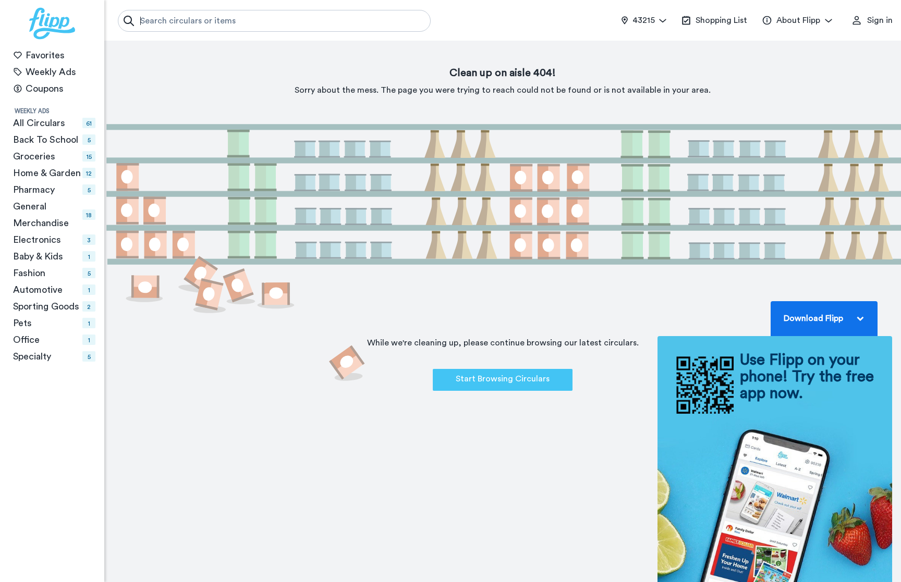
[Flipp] (52, 23)
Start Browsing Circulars (503, 379)
